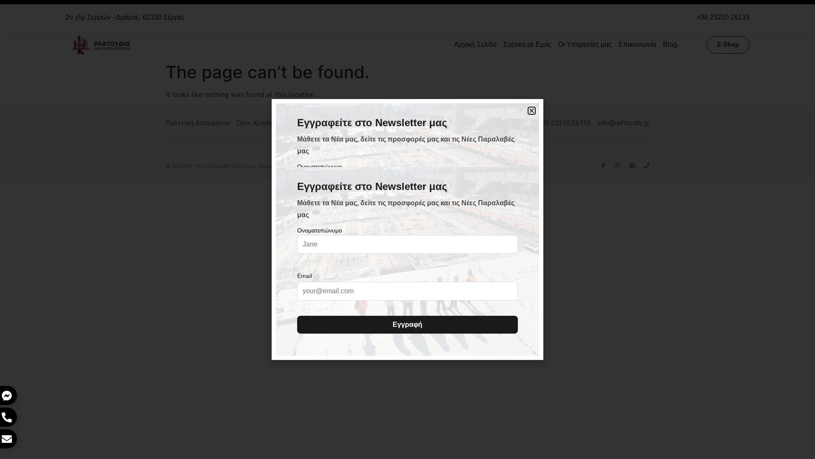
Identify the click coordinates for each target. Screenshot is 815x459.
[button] (531, 111)
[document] (407, 229)
